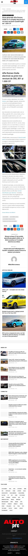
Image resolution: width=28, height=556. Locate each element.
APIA (10, 488)
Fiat (12, 495)
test (23, 506)
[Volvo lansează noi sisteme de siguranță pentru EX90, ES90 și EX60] (4, 378)
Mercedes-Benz (5, 501)
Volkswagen (4, 510)
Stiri (12, 15)
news (12, 501)
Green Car (4, 347)
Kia (23, 497)
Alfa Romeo (5, 216)
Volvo (11, 510)
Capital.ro (8, 490)
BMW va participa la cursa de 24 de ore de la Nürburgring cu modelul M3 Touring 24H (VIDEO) (18, 461)
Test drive (4, 508)
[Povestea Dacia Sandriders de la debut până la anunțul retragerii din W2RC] (4, 478)
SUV (14, 506)
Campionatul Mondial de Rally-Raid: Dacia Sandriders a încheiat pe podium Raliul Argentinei (17, 445)
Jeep (19, 497)
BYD (2, 490)
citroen (19, 490)
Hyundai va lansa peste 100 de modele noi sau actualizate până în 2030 (17, 385)
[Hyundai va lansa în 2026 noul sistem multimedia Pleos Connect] (4, 406)
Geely (3, 497)
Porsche (10, 503)
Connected (4, 391)
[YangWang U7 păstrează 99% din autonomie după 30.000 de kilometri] (4, 353)
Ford (16, 495)
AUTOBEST (20, 488)
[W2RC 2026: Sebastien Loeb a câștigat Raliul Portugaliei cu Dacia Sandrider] (4, 454)
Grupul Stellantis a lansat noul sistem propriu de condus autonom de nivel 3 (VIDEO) (18, 414)
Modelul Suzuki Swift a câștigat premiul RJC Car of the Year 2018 (13, 312)
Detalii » (18, 553)
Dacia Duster (4, 493)
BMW (25, 488)
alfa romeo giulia (14, 216)
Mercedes (18, 499)
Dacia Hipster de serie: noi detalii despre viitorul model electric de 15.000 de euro (17, 369)
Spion (3, 506)
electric (3, 495)
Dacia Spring (21, 493)
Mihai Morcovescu (7, 25)
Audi (14, 488)
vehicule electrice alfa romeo (10, 221)
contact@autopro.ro (17, 538)
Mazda (12, 499)
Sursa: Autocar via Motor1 (8, 212)
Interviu (14, 497)
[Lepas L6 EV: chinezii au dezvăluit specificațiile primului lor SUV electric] (4, 361)
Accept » (10, 553)
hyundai (8, 497)
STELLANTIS (8, 506)
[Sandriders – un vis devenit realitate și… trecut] (4, 470)
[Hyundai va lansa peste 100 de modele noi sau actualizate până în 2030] (4, 386)
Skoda (21, 503)
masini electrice (5, 499)
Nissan (16, 501)
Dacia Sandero (13, 493)
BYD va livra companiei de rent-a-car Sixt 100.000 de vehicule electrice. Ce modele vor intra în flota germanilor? (13, 334)
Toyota (10, 508)
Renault (16, 503)
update (21, 508)
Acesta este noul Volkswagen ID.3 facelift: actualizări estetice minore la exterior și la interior (14, 250)
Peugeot (4, 503)
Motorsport (4, 439)
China (14, 490)
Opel (21, 501)
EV (8, 495)
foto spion (22, 495)
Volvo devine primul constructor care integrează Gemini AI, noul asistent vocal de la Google (18, 397)
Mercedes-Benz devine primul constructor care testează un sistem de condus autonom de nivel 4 (17, 433)
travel (15, 508)
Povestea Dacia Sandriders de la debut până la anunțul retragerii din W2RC (17, 478)
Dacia (24, 490)
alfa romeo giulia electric (9, 219)
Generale (4, 15)
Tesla (18, 506)
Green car (9, 15)
